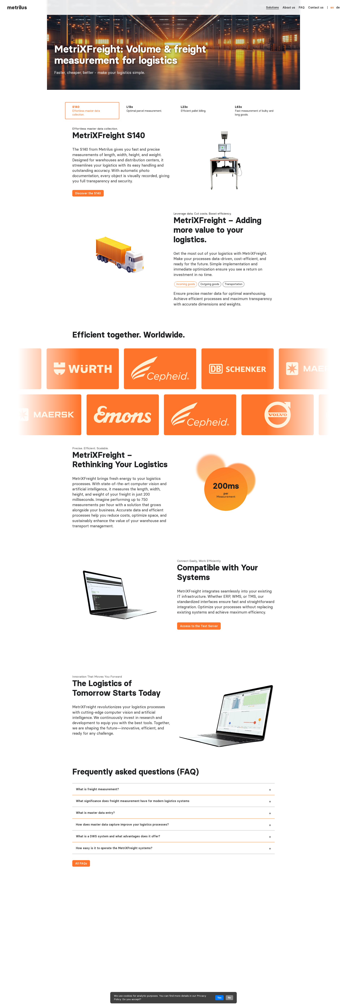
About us (288, 7)
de (338, 7)
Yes (219, 997)
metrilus (17, 7)
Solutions (272, 7)
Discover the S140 (88, 193)
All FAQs (81, 863)
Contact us (316, 7)
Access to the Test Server (199, 626)
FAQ (302, 7)
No (229, 997)
